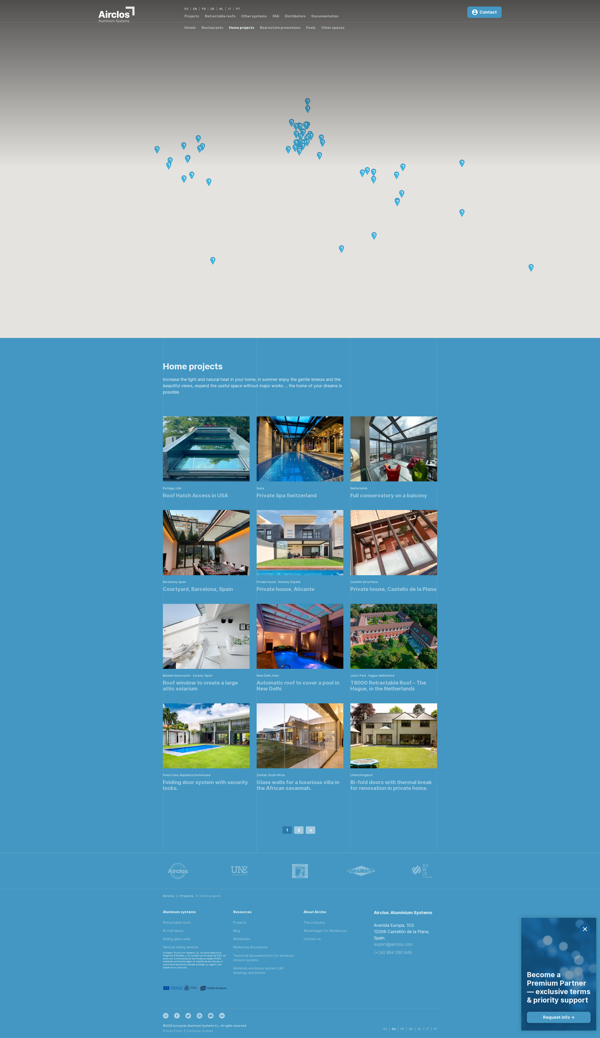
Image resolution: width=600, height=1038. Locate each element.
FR (204, 9)
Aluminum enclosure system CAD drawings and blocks (258, 970)
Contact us (312, 939)
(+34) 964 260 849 (393, 952)
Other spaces (333, 28)
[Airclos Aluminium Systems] (116, 15)
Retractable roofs (220, 16)
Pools (311, 28)
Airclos (168, 896)
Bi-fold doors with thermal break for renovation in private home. (391, 785)
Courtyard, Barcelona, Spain (198, 589)
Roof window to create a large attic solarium (200, 686)
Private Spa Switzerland (287, 495)
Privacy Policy (172, 1031)
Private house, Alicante (286, 589)
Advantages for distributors (325, 931)
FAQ (276, 16)
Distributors (295, 16)
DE (212, 9)
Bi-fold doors (173, 931)
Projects (191, 16)
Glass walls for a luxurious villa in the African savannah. (298, 785)
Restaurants (212, 28)
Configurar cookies (199, 1031)
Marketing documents (250, 947)
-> (310, 830)
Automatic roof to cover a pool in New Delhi (298, 686)
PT (238, 9)
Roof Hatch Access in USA (195, 495)
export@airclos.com (393, 944)
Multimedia (241, 939)
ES (186, 9)
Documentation (324, 16)
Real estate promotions (280, 28)
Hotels (190, 28)
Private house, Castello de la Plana (393, 589)
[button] (303, 132)
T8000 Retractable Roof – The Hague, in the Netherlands (388, 686)
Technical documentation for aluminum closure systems (263, 958)
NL (221, 9)
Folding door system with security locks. (205, 785)
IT (229, 9)
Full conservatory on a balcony (388, 495)
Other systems (254, 16)
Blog (236, 931)
